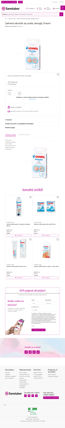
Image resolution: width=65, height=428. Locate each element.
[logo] (11, 8)
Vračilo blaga (22, 382)
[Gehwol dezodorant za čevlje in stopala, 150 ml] (18, 207)
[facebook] (26, 351)
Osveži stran (32, 99)
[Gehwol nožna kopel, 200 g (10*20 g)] (46, 207)
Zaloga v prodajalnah (16, 107)
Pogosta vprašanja (53, 376)
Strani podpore (52, 374)
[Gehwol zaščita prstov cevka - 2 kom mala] (46, 249)
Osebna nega (12, 18)
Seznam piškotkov (32, 417)
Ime (33, 300)
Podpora (61, 2)
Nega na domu (38, 372)
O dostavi (8, 120)
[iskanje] (61, 14)
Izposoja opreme (38, 378)
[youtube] (34, 351)
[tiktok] (38, 351)
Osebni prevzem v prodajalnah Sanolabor (19, 123)
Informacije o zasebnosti (32, 419)
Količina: (10, 90)
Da (33, 325)
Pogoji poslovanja (24, 374)
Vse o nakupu (23, 372)
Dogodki (7, 374)
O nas (20, 2)
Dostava (21, 378)
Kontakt (7, 372)
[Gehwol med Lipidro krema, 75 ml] (18, 249)
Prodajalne (55, 2)
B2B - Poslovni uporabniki (9, 2)
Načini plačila (22, 380)
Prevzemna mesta (24, 376)
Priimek (48, 300)
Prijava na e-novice (39, 330)
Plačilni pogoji (10, 127)
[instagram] (30, 351)
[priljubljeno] (58, 74)
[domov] (6, 18)
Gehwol (19, 26)
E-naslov (35, 307)
